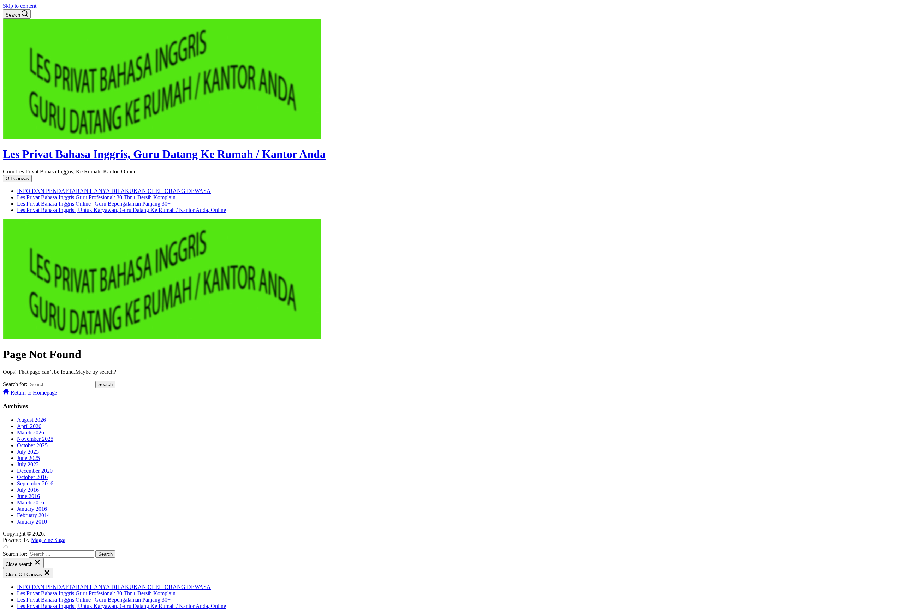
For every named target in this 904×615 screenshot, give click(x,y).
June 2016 (28, 496)
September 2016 (35, 483)
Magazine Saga (48, 540)
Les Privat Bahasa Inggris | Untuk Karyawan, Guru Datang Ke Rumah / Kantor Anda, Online (121, 210)
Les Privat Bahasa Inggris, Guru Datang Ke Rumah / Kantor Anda (164, 154)
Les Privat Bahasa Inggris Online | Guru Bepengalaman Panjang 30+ (94, 204)
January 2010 (32, 522)
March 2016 (30, 502)
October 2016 (32, 477)
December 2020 (35, 471)
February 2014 (33, 515)
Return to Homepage (33, 393)
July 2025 (28, 452)
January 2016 (32, 509)
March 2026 (30, 433)
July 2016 (28, 490)
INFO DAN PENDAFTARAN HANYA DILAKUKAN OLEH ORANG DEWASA (114, 191)
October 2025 (32, 445)
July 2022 (28, 464)
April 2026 (29, 426)
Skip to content (19, 6)
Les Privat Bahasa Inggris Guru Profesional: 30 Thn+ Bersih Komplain (96, 197)
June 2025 (28, 458)
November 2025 (35, 439)
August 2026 (31, 420)
